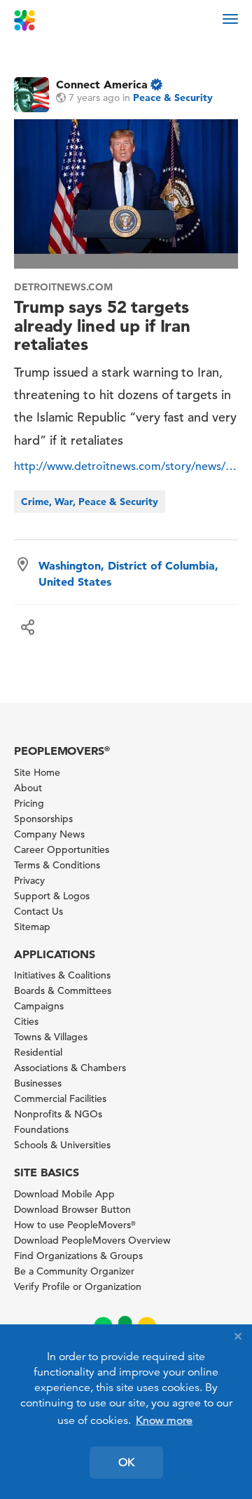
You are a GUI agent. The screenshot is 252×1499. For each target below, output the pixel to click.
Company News (49, 834)
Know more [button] (164, 1420)
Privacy (29, 880)
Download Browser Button (72, 1209)
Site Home (37, 772)
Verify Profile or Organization (77, 1286)
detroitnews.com (63, 287)
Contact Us (38, 911)
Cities (26, 1021)
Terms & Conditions (57, 865)
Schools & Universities (62, 1144)
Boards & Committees (62, 990)
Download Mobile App (64, 1194)
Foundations (41, 1129)
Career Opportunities (61, 849)
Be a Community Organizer (74, 1271)
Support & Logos (52, 895)
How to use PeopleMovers (75, 1224)
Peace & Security (173, 97)
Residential (38, 1052)
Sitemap (32, 926)
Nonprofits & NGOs (58, 1114)
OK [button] (126, 1463)
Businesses (38, 1083)
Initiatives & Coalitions (62, 975)
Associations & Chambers (70, 1067)
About (28, 787)
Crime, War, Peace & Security (89, 501)
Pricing (29, 803)
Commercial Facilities (60, 1098)
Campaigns (39, 1006)
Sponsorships (43, 818)
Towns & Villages (51, 1036)
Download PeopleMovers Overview (92, 1240)
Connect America (102, 84)
